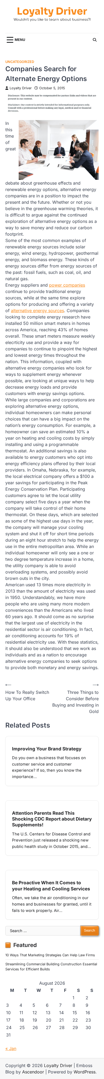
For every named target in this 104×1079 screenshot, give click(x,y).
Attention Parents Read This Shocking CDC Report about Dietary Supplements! (52, 819)
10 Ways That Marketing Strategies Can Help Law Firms (50, 955)
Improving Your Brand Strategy (46, 748)
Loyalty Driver (52, 11)
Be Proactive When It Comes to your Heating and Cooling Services (51, 885)
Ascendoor (33, 1071)
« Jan (10, 1048)
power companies (67, 285)
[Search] (95, 40)
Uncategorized (19, 62)
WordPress (84, 1071)
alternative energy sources (37, 310)
